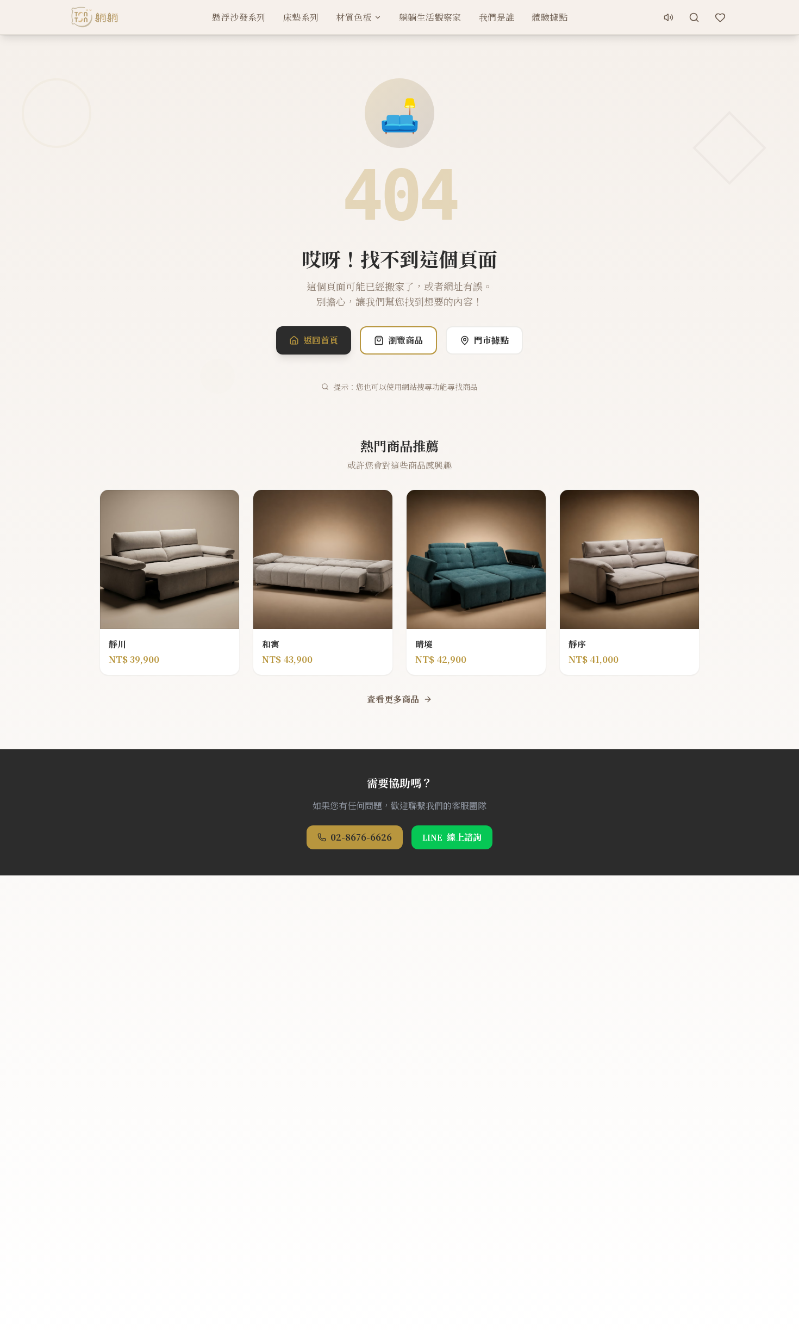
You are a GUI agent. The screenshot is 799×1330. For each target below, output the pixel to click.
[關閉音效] (668, 17)
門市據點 (491, 340)
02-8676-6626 (361, 837)
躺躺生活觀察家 (430, 17)
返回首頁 (320, 340)
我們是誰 (497, 17)
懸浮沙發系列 (238, 17)
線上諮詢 (452, 837)
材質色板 (354, 17)
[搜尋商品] (694, 17)
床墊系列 (301, 17)
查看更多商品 (393, 699)
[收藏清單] (720, 17)
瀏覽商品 (405, 340)
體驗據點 (549, 17)
